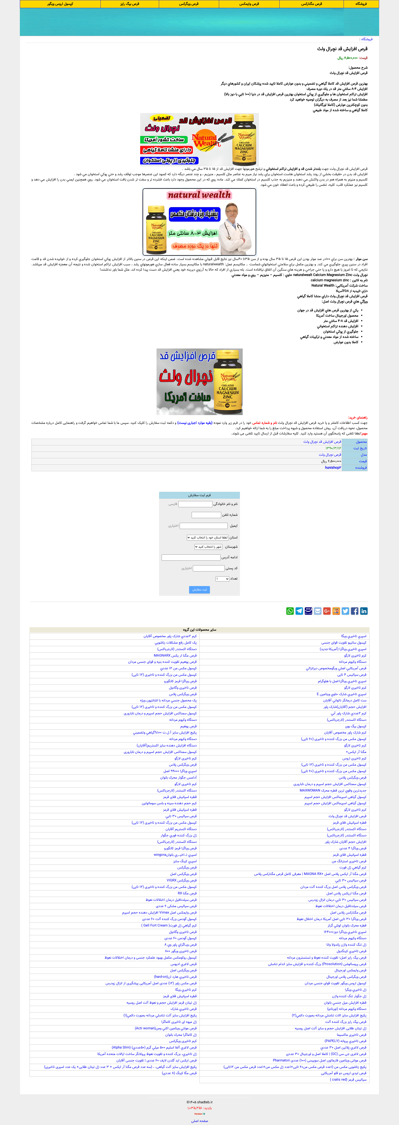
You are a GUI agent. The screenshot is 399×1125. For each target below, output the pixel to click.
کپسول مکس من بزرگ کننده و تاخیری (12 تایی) (164, 675)
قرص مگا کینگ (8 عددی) (179, 1073)
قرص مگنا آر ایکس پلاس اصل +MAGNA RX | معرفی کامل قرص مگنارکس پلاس (310, 874)
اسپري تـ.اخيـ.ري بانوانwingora (175, 855)
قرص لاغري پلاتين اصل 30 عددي (343, 1047)
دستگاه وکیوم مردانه (352, 662)
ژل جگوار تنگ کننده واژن (349, 996)
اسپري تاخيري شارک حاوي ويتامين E (341, 694)
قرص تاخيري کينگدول (351, 951)
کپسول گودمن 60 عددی (180, 938)
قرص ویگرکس (187, 867)
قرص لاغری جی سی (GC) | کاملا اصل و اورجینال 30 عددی (326, 1054)
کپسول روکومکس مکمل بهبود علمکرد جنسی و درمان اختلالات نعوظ (151, 957)
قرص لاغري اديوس (184, 964)
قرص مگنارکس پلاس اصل (348, 912)
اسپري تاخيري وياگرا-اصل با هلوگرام (342, 681)
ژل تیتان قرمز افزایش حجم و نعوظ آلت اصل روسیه (162, 1003)
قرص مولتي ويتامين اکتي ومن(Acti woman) (166, 1028)
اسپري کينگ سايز (185, 861)
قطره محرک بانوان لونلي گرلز (347, 925)
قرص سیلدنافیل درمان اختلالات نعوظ (171, 900)
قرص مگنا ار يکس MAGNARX (175, 655)
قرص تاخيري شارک (184, 1009)
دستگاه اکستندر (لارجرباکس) (177, 649)
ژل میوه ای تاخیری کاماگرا (179, 1022)
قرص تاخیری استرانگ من (349, 861)
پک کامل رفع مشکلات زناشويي (176, 642)
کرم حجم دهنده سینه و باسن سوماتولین (169, 803)
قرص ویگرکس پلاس (183, 694)
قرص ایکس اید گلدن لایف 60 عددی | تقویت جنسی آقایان (156, 1060)
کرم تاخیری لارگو (355, 655)
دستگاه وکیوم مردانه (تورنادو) (346, 1009)
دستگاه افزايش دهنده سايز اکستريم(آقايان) (167, 745)
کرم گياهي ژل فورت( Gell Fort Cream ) (169, 925)
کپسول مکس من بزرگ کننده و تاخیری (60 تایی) (333, 739)
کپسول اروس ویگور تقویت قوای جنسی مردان (335, 983)
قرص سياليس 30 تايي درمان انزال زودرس (337, 900)
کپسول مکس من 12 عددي (178, 668)
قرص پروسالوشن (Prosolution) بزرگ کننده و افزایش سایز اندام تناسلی (317, 964)
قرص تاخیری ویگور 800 (181, 951)
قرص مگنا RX (187, 893)
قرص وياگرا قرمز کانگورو (180, 681)
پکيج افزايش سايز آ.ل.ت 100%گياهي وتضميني (165, 732)
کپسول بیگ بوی (355, 726)
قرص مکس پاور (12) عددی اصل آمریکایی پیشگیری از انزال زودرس (151, 983)
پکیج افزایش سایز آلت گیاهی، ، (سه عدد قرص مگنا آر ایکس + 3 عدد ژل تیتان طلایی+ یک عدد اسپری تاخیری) (120, 1067)
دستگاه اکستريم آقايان (181, 829)
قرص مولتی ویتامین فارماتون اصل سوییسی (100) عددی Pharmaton (319, 1060)
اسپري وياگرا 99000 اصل (180, 771)
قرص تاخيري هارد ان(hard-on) (175, 977)
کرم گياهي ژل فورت (352, 867)
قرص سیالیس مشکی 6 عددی (176, 906)
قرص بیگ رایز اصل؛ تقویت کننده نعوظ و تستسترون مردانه (326, 957)
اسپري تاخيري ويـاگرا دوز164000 (345, 932)
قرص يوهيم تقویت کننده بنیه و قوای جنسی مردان (162, 662)
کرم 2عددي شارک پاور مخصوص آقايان (170, 636)
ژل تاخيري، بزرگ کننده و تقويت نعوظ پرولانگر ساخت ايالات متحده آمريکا (147, 1054)
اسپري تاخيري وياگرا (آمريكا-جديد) (343, 649)
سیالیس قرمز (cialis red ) (348, 1079)
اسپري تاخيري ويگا (353, 636)
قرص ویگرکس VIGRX (182, 880)
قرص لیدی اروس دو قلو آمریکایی (343, 1073)
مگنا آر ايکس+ (356, 752)
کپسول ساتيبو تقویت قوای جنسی (343, 642)
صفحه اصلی (199, 1121)
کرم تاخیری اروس (354, 758)
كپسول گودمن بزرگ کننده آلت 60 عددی (169, 919)
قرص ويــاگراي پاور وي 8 (180, 945)
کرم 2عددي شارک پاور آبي (348, 713)
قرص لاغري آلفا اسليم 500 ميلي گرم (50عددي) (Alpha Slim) (154, 1047)
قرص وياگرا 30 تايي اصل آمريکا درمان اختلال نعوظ (331, 919)
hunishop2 (333, 468)
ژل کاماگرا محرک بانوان (181, 1035)
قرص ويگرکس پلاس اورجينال (346, 977)
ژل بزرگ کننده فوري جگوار (179, 835)
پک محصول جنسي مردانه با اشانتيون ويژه (168, 700)
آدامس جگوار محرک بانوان (178, 777)
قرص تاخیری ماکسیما (351, 1035)
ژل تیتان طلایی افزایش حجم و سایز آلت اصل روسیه (330, 1028)
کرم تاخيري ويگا (186, 990)
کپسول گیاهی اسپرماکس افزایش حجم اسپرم (335, 797)
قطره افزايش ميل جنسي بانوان (345, 1003)
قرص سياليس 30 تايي (181, 816)
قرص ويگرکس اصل (183, 874)
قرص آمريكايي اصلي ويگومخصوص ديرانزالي (336, 668)
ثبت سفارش (199, 589)
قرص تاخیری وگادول (183, 688)
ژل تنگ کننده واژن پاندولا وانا (346, 945)
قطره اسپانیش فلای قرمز (180, 797)
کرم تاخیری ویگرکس (183, 1041)
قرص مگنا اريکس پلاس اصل (346, 893)
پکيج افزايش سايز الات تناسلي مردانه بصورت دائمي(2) (329, 1015)
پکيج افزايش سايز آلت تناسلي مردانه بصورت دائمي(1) (160, 1015)
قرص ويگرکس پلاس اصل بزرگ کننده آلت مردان (333, 887)
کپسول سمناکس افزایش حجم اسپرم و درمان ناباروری (160, 713)
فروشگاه (367, 39)
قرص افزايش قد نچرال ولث (347, 816)
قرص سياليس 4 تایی (351, 675)
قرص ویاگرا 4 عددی (352, 848)
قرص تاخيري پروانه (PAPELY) (345, 1041)
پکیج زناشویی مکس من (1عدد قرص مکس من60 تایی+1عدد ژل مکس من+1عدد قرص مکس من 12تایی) (295, 1067)
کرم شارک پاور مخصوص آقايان (345, 732)
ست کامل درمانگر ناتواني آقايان (344, 700)
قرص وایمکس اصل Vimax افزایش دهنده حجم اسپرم (159, 912)
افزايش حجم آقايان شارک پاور (345, 842)
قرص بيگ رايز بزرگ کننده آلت (345, 1022)
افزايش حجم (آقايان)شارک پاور (344, 707)
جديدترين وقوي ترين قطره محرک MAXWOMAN (333, 790)
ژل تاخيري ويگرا (355, 990)
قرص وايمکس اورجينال (350, 970)
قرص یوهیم (188, 726)
